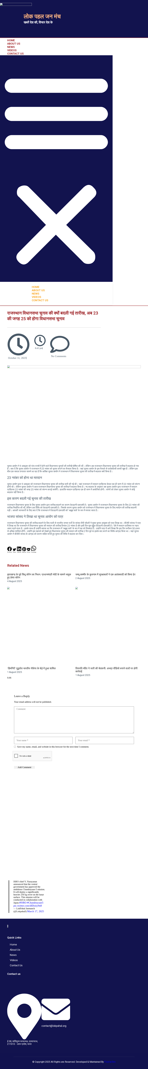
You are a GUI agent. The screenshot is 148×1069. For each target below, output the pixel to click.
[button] (56, 168)
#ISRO (22, 902)
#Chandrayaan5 (35, 902)
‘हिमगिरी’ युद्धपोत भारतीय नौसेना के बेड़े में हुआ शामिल (31, 668)
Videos (12, 50)
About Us (13, 43)
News (11, 47)
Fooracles (110, 1061)
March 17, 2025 (35, 911)
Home (11, 40)
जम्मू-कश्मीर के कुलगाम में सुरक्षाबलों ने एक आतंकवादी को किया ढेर (105, 574)
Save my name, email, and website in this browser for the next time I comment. (53, 747)
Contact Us (15, 53)
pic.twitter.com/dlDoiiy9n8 (27, 905)
